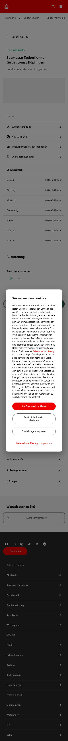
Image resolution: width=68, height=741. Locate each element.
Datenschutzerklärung (43, 351)
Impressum (46, 443)
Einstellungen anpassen (34, 431)
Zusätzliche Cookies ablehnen (34, 419)
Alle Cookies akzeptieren (34, 406)
